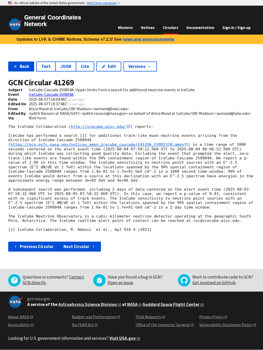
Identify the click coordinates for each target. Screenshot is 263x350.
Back (24, 66)
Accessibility (19, 324)
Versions (136, 66)
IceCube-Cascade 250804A (51, 94)
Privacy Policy (211, 316)
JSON (65, 66)
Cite (85, 66)
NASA (132, 304)
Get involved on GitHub (214, 282)
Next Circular (76, 246)
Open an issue (120, 282)
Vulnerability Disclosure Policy (225, 324)
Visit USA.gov (122, 338)
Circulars (170, 27)
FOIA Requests (148, 316)
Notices (148, 27)
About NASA (18, 316)
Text (46, 66)
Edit (112, 66)
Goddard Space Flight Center (171, 304)
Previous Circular (37, 246)
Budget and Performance (94, 316)
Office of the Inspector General (163, 324)
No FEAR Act (83, 324)
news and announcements (148, 39)
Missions (125, 27)
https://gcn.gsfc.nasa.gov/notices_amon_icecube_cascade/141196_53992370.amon (97, 144)
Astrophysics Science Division (87, 304)
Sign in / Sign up (236, 27)
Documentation (200, 27)
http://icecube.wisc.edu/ (98, 126)
